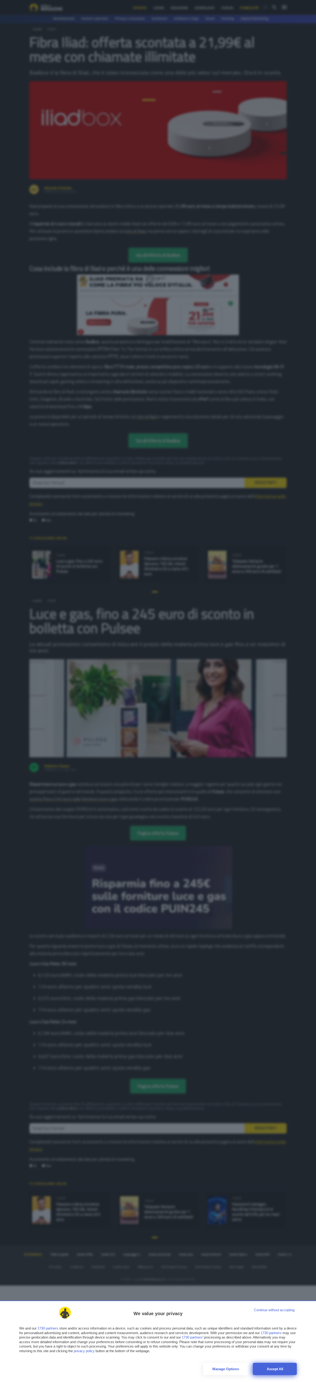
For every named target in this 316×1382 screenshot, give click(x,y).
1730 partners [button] (47, 1328)
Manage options (225, 1369)
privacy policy (84, 1351)
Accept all (275, 1369)
